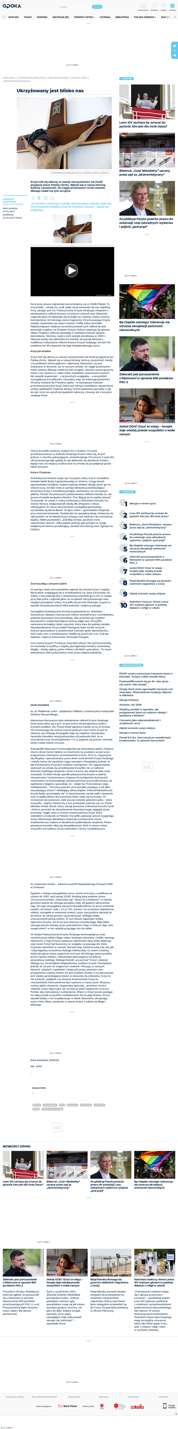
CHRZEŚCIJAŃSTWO (50, 1105)
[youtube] (174, 55)
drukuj (46, 198)
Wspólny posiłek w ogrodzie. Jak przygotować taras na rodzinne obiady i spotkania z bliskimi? (143, 712)
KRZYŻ (62, 1105)
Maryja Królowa (129, 700)
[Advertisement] (89, 44)
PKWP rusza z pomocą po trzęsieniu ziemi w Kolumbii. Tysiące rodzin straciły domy (146, 675)
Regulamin (74, 1397)
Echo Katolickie (16, 204)
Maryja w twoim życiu (132, 732)
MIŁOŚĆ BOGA (99, 1105)
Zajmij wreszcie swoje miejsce (137, 728)
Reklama (103, 1397)
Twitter (39, 198)
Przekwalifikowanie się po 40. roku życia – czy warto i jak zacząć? (144, 683)
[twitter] (174, 50)
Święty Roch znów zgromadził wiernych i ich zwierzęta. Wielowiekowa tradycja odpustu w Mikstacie (146, 692)
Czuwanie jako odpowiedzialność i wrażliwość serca (140, 722)
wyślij (52, 198)
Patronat (133, 1397)
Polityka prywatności (44, 1397)
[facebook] (174, 45)
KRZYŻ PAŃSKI (86, 1105)
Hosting (163, 1397)
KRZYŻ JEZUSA (72, 1105)
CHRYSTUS (36, 1105)
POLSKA (36, 1109)
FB (33, 198)
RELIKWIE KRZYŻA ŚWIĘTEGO (52, 1109)
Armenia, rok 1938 (130, 704)
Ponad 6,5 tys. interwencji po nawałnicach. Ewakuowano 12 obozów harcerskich (145, 739)
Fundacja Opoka (15, 1397)
